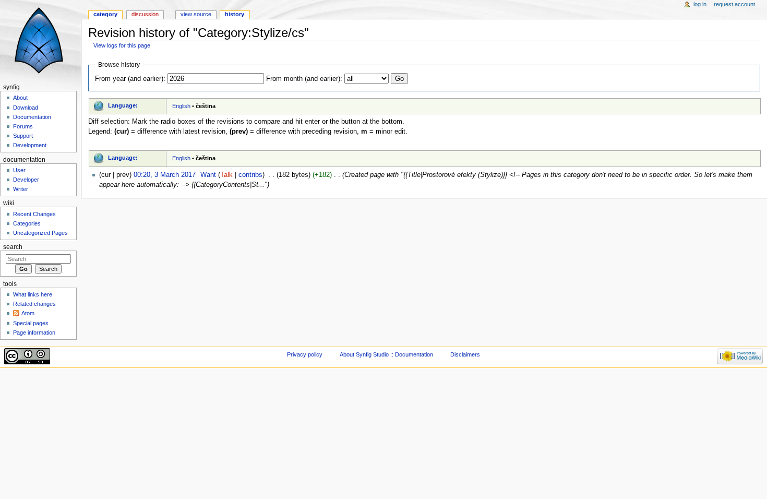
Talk (226, 175)
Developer (26, 179)
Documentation (32, 117)
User (19, 170)
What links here (32, 294)
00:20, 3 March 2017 (165, 175)
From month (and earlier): (304, 78)
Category (105, 14)
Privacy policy (304, 354)
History (234, 14)
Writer (20, 189)
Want (208, 175)
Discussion (145, 14)
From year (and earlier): (130, 78)
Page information (34, 332)
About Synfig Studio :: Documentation (386, 354)
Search (12, 247)
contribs (250, 175)
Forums (23, 126)
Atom (27, 313)
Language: (123, 105)
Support (23, 136)
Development (29, 145)
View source (196, 14)
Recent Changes (34, 214)
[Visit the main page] (40, 40)
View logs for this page (121, 45)
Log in (699, 4)
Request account (734, 4)
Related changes (34, 304)
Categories (27, 223)
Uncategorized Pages (40, 233)
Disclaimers (465, 354)
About (20, 97)
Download (25, 107)
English (181, 106)
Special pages (31, 323)
